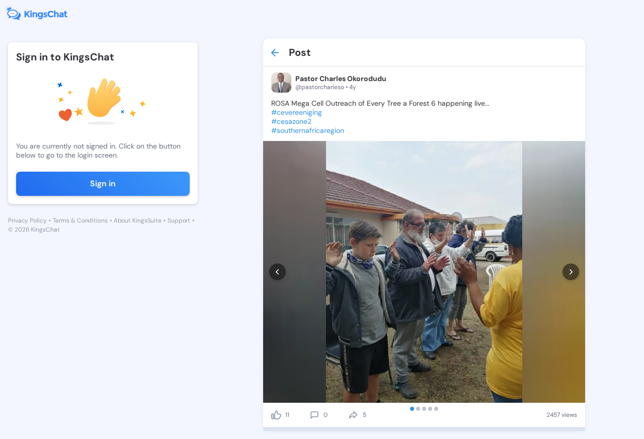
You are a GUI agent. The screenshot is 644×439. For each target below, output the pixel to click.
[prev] (277, 272)
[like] (276, 415)
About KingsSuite (138, 220)
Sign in (103, 183)
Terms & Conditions (80, 220)
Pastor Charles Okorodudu (340, 78)
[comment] (314, 415)
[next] (570, 272)
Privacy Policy (27, 220)
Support (179, 220)
